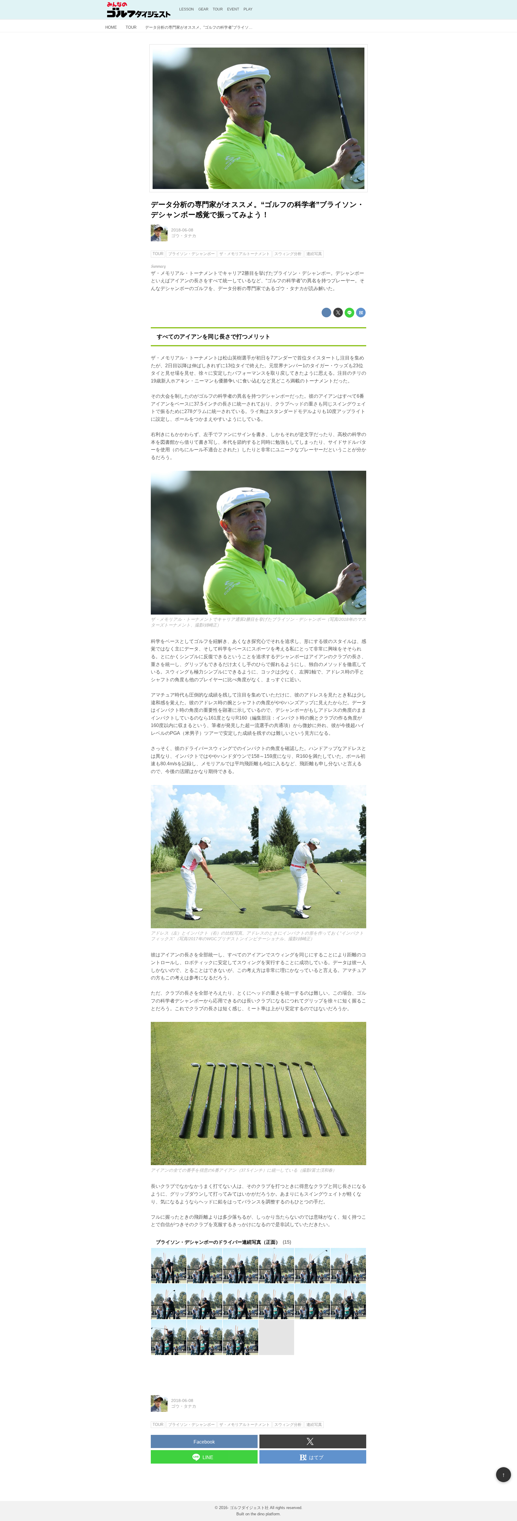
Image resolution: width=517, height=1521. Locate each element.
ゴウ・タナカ (183, 235)
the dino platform (265, 1514)
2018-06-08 (182, 230)
